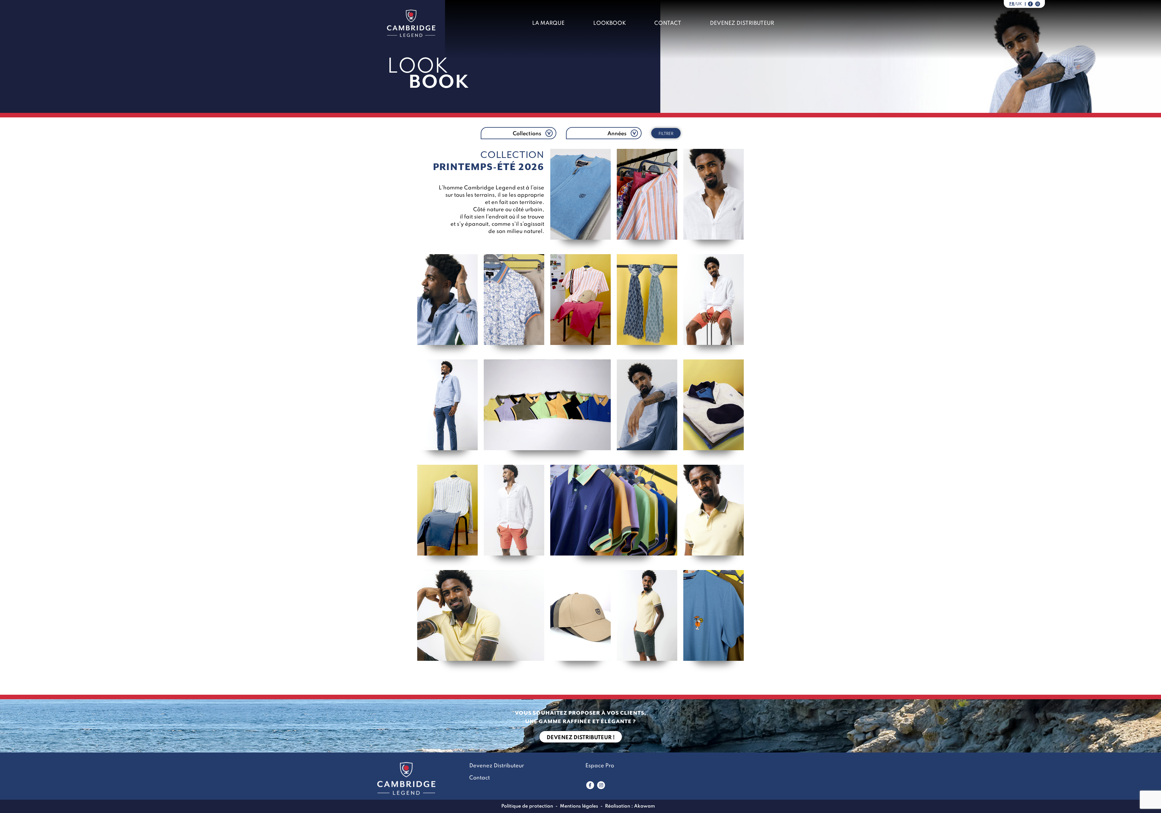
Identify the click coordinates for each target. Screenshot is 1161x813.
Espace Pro (599, 766)
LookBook (609, 23)
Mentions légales (579, 806)
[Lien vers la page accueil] (411, 23)
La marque (548, 23)
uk (1019, 4)
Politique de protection (527, 806)
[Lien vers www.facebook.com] (590, 785)
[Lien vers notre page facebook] (1030, 4)
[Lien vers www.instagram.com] (601, 785)
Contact (667, 23)
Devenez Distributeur (742, 23)
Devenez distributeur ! (581, 737)
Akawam (644, 806)
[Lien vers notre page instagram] (1037, 4)
